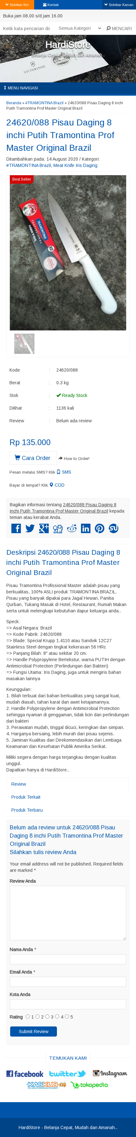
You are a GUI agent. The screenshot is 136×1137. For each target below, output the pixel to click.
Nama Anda (21, 949)
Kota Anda (20, 994)
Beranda (13, 103)
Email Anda (21, 971)
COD (59, 485)
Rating (16, 1016)
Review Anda (23, 881)
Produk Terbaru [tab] (27, 810)
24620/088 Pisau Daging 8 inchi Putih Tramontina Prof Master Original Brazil (60, 135)
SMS (66, 472)
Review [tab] (18, 784)
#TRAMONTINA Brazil (44, 103)
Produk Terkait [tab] (25, 797)
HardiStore (68, 44)
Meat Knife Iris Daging (75, 165)
